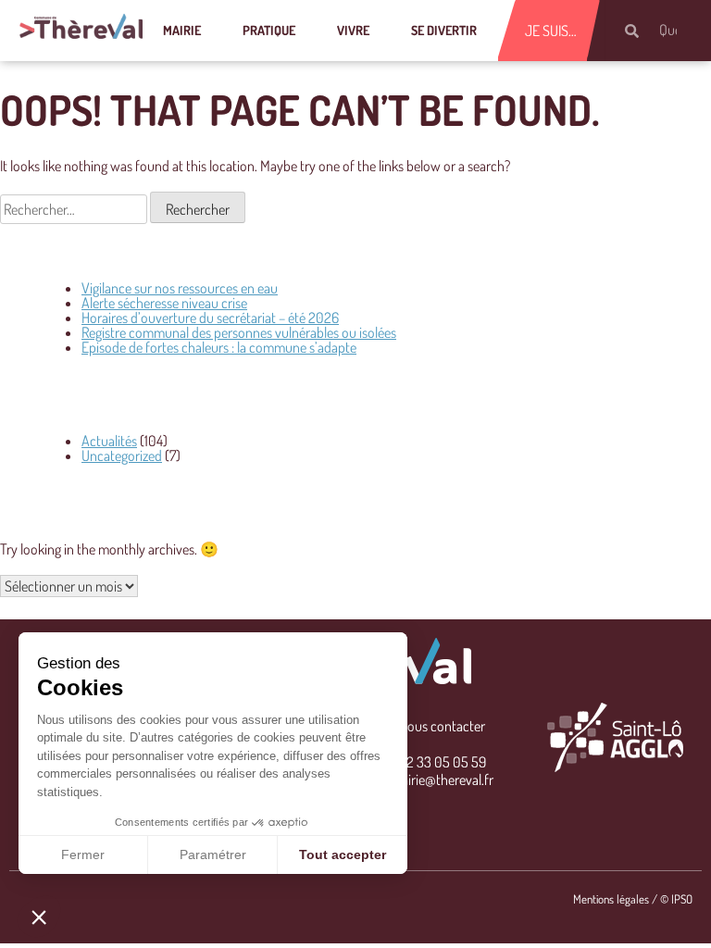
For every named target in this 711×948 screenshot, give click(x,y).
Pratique (269, 30)
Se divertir (444, 30)
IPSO (681, 899)
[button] (39, 916)
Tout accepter (342, 854)
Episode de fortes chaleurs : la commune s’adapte (218, 347)
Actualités (109, 440)
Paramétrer (213, 854)
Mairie (182, 30)
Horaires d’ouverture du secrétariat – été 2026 (210, 317)
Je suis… (551, 30)
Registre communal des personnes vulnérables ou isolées (238, 332)
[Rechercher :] (75, 209)
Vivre (353, 30)
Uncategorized (121, 455)
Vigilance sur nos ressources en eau (179, 288)
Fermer (83, 854)
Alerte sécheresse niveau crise (164, 302)
